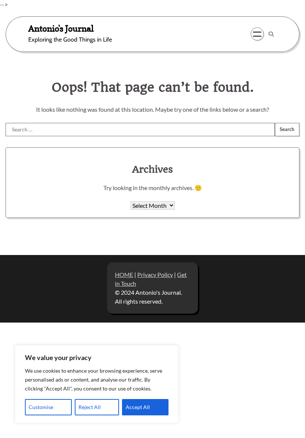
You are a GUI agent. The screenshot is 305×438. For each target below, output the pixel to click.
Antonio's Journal (61, 28)
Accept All (138, 407)
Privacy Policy (155, 274)
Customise (41, 407)
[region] (97, 384)
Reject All (89, 407)
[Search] (271, 34)
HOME (124, 274)
